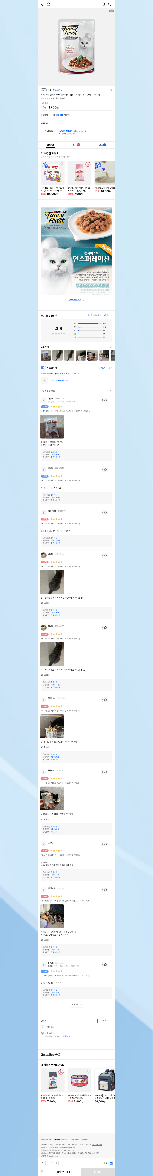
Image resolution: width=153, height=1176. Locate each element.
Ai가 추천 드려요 (50, 153)
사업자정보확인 (97, 1145)
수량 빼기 (48, 1163)
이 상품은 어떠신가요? (52, 1064)
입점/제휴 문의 (74, 1139)
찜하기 (62, 163)
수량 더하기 (56, 1163)
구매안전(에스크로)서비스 (49, 1156)
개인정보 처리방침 (60, 1139)
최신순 (110, 368)
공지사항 (85, 1139)
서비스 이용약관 (46, 1139)
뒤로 (42, 4)
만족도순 (102, 368)
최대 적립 (60, 115)
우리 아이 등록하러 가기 (60, 380)
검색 (103, 4)
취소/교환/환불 (49, 1054)
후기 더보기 (75, 1004)
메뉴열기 (110, 400)
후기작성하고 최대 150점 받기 (99, 315)
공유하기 (110, 89)
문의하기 (105, 1021)
